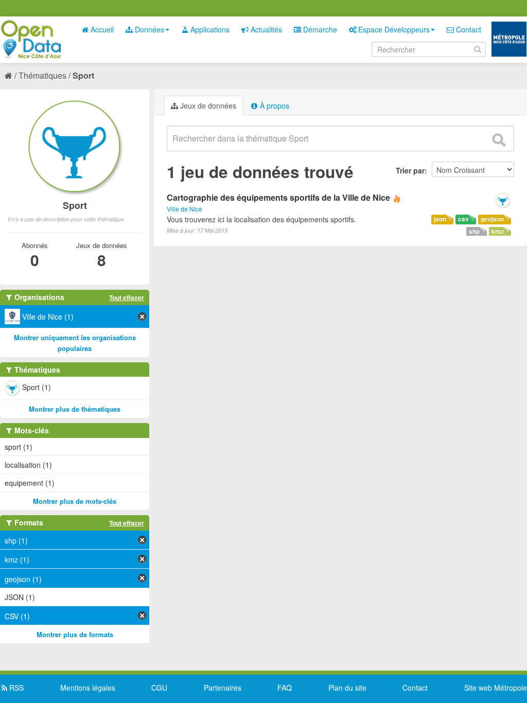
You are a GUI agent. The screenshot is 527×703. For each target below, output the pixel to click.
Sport (83, 75)
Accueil (101, 29)
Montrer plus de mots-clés (74, 501)
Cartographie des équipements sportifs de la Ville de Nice (278, 197)
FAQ (284, 687)
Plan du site (347, 687)
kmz (497, 231)
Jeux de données (207, 105)
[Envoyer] (498, 140)
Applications (209, 29)
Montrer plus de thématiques (74, 409)
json (440, 219)
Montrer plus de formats (75, 634)
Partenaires (222, 687)
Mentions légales (87, 687)
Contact (467, 29)
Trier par (410, 170)
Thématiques (42, 75)
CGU (159, 687)
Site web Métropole (495, 687)
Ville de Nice (184, 208)
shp (474, 231)
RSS (15, 687)
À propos (273, 105)
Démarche (319, 29)
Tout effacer (126, 297)
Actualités (265, 29)
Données (148, 29)
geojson (492, 219)
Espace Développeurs (393, 29)
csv (463, 219)
